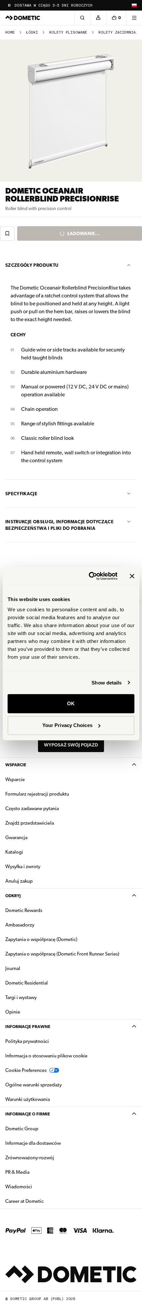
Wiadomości (39, 1186)
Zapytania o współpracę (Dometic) (41, 939)
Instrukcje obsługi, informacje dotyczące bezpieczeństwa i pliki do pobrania (59, 525)
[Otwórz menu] (134, 18)
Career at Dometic (45, 1201)
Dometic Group (42, 1128)
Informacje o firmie (27, 1113)
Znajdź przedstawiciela (29, 823)
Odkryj (13, 895)
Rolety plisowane (68, 32)
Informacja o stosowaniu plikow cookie (46, 1056)
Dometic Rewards (23, 910)
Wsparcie (15, 764)
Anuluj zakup (19, 881)
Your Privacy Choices (67, 725)
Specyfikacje (21, 493)
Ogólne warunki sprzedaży (33, 1085)
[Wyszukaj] (82, 18)
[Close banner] (132, 576)
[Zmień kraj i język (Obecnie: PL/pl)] (134, 5)
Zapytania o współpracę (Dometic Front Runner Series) (62, 954)
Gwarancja (16, 837)
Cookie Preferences (26, 1070)
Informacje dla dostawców (33, 1143)
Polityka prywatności (27, 1041)
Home (10, 32)
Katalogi (35, 852)
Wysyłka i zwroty (22, 866)
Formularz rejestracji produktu (37, 794)
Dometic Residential (47, 983)
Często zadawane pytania (32, 808)
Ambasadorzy (19, 925)
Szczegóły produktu (31, 265)
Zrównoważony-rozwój (29, 1158)
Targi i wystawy (21, 997)
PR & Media (38, 1172)
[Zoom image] (71, 111)
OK (71, 703)
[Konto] (98, 18)
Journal (12, 968)
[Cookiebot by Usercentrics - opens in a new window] (89, 576)
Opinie (12, 1012)
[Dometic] (22, 17)
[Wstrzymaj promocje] (9, 5)
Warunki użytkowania (27, 1099)
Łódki (32, 32)
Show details (106, 682)
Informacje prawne (27, 1026)
